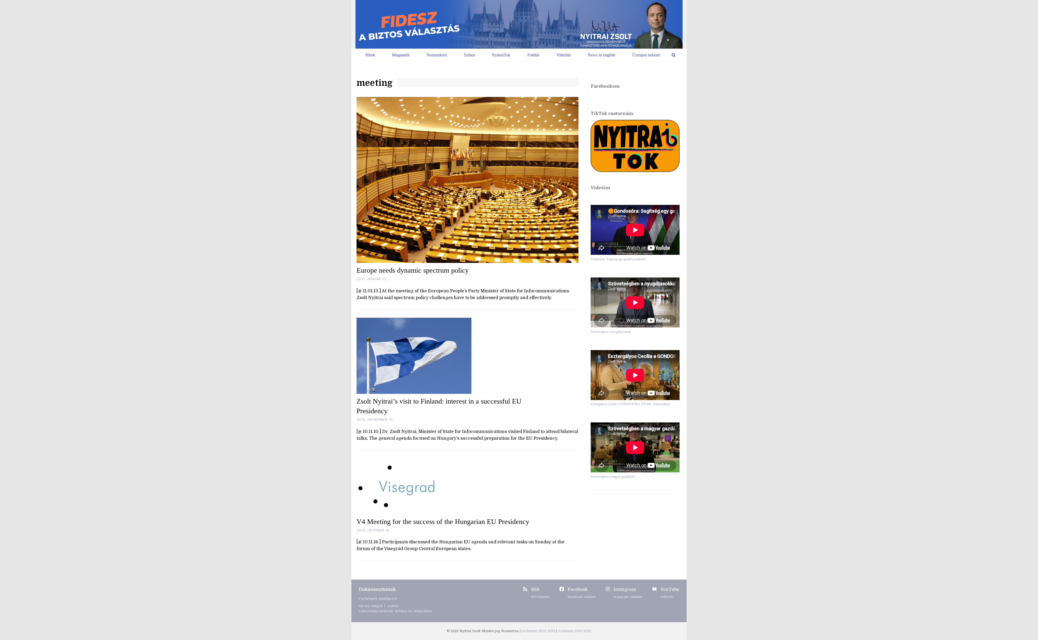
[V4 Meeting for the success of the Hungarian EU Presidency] (467, 486)
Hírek (370, 55)
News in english (601, 55)
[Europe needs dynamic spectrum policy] (467, 180)
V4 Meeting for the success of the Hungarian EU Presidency (443, 522)
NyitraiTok (501, 55)
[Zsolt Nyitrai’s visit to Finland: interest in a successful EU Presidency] (467, 356)
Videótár (563, 55)
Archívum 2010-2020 (574, 631)
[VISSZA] (673, 55)
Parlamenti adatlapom (378, 598)
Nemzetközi (437, 55)
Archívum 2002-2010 (538, 631)
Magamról (401, 55)
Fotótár (533, 55)
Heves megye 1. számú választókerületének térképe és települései (395, 608)
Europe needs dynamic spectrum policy (413, 270)
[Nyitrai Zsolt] (519, 24)
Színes (469, 55)
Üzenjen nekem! (646, 55)
